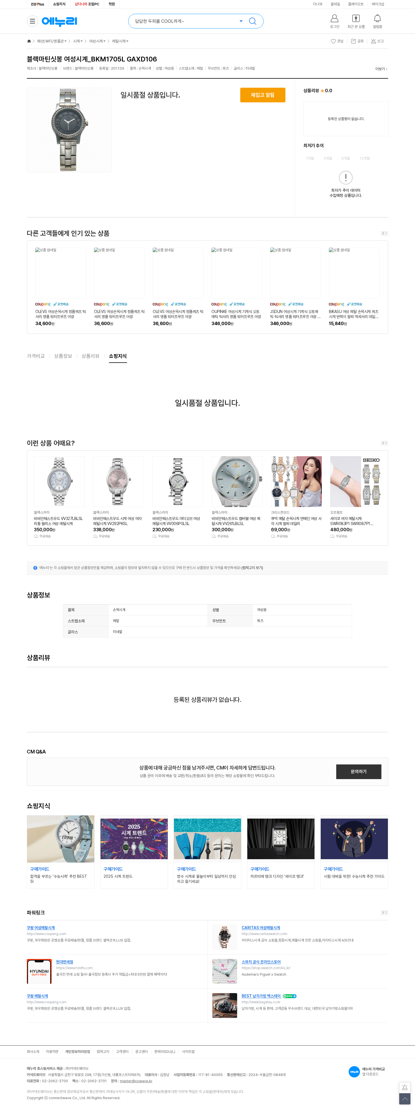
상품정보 (63, 356)
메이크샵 (378, 4)
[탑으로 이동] (404, 1098)
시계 (76, 41)
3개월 (328, 158)
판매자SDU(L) (164, 1052)
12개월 (365, 158)
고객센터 (122, 1052)
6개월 (346, 158)
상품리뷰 (91, 356)
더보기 (380, 69)
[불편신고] (404, 1087)
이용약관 (52, 1052)
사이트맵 (188, 1052)
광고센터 (141, 1052)
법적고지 (103, 1052)
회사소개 (33, 1052)
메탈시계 (119, 41)
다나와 (317, 4)
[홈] (29, 41)
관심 (340, 41)
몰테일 (335, 4)
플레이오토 (356, 4)
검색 (253, 21)
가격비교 (36, 356)
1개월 (310, 158)
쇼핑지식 (59, 4)
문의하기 (359, 771)
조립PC (87, 4)
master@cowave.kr (136, 1081)
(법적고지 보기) (252, 568)
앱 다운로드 (373, 1071)
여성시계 (96, 41)
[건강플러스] (37, 4)
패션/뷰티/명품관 (50, 41)
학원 (112, 4)
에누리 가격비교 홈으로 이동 (59, 21)
